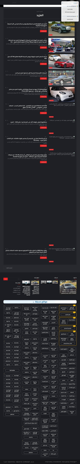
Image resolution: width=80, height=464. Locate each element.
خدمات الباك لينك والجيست (35, 309)
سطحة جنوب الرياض (35, 404)
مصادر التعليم (45, 332)
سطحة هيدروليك (26, 394)
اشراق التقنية (63, 349)
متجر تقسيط (45, 381)
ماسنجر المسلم (67, 328)
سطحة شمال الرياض (35, 399)
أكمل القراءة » (43, 31)
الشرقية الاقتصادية (63, 364)
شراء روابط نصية (53, 312)
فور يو (45, 413)
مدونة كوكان (64, 368)
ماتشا (45, 450)
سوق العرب (35, 314)
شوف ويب (63, 360)
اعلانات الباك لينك (45, 317)
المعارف (72, 392)
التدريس (53, 322)
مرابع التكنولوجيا (63, 355)
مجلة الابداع (63, 384)
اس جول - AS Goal (8, 336)
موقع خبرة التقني (72, 376)
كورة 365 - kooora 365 (16, 336)
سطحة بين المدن (35, 394)
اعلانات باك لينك (34, 332)
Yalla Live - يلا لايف (8, 325)
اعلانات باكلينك (26, 332)
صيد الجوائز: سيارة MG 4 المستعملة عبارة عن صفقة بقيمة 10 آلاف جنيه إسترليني (68, 291)
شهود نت (64, 399)
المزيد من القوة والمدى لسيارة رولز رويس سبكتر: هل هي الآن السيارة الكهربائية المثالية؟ (27, 25)
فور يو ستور (45, 391)
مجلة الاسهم (72, 363)
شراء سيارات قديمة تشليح (31, 423)
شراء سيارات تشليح (35, 414)
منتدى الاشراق (53, 328)
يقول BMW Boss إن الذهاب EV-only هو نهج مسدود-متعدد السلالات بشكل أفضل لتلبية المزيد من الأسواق (26, 251)
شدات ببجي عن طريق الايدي (45, 397)
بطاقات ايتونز (45, 431)
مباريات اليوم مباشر (35, 343)
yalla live (31, 452)
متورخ (72, 380)
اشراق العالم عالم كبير (45, 323)
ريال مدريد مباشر (35, 348)
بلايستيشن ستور (53, 435)
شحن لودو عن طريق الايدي (45, 426)
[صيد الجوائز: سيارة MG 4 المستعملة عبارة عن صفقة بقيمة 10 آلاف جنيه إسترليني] (55, 282)
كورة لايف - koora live (16, 390)
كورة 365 (35, 428)
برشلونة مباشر (26, 343)
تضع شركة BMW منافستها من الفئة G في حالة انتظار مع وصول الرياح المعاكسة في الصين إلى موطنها (26, 290)
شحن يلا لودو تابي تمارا (45, 403)
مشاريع (26, 328)
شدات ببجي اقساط (53, 355)
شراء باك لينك (53, 307)
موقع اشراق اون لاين (63, 339)
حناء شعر (45, 445)
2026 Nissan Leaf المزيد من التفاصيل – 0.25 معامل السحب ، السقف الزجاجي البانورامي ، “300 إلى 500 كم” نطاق (28, 107)
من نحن (18, 286)
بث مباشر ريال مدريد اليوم (27, 433)
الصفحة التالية (9, 268)
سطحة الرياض (34, 389)
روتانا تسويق (72, 384)
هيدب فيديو (63, 392)
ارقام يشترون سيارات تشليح (35, 418)
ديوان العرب (35, 328)
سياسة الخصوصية (16, 292)
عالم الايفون (72, 368)
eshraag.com (47, 461)
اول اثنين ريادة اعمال (71, 308)
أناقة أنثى (63, 375)
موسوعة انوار (72, 412)
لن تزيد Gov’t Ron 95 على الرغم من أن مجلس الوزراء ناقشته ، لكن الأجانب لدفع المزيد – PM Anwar (27, 139)
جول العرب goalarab (35, 433)
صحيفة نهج (71, 372)
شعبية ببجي (53, 431)
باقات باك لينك (45, 312)
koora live (8, 318)
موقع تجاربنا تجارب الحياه (26, 324)
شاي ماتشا (53, 454)
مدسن (63, 380)
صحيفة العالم (45, 348)
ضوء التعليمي (72, 334)
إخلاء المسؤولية (17, 290)
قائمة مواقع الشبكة (57, 461)
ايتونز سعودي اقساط (53, 371)
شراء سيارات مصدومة (26, 418)
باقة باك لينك (72, 320)
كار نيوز (63, 372)
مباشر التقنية (64, 403)
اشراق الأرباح (63, 411)
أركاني (71, 403)
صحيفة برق (63, 334)
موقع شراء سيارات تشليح (27, 414)
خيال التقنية (72, 360)
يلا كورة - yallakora (8, 330)
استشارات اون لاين (63, 388)
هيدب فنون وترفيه (53, 349)
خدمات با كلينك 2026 (35, 324)
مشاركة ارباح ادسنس (64, 308)
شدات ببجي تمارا (45, 356)
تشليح (34, 408)
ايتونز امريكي (45, 366)
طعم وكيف (72, 399)
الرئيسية (41, 11)
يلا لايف (31, 437)
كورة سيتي (26, 429)
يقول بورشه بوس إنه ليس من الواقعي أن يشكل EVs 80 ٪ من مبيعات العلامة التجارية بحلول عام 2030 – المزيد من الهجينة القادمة (27, 156)
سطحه (26, 389)
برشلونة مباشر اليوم (26, 443)
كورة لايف (16, 347)
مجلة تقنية (53, 338)
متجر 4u (53, 396)
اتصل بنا (18, 294)
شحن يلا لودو (53, 426)
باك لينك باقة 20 (27, 314)
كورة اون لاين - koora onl (16, 331)
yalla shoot (26, 339)
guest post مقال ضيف (26, 308)
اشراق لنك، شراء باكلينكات (53, 317)
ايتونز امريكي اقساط (45, 408)
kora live (8, 343)
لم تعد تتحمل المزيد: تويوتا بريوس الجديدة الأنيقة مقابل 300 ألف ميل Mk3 (27, 57)
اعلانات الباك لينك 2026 (45, 328)
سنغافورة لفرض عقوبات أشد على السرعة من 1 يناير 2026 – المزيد (28, 122)
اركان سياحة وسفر (68, 343)
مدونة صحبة (72, 407)
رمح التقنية (71, 396)
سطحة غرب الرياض (26, 399)
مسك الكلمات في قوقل (72, 350)
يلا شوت (35, 339)
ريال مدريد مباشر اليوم (35, 443)
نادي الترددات (72, 387)
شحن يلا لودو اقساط (45, 371)
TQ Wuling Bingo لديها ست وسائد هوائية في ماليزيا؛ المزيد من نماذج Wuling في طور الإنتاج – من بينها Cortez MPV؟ (28, 90)
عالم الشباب (67, 315)
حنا (53, 450)
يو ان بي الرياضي (45, 339)
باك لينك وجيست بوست (53, 333)
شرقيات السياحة (63, 407)
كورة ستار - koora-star (8, 308)
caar (45, 22)
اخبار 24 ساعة (45, 343)
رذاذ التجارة (63, 396)
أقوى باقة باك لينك (26, 319)
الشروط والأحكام (16, 288)
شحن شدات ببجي (53, 420)
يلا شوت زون (16, 411)
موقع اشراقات (72, 339)
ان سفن (72, 355)
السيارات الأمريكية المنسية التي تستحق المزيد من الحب (31, 73)
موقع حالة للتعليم (53, 344)
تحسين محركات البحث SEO (63, 321)
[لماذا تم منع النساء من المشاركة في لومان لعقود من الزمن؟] (43, 282)
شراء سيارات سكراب (26, 409)
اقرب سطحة (26, 403)
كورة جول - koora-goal (16, 313)
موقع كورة (12, 370)
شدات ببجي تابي (45, 361)
